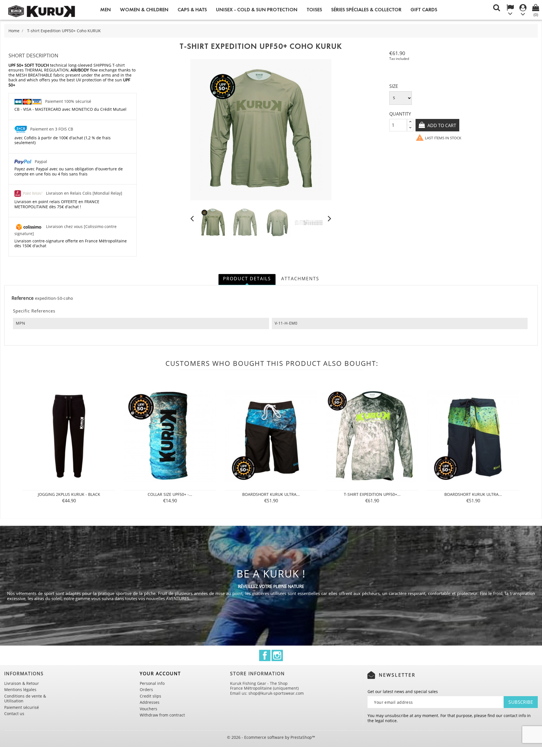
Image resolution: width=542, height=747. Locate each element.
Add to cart (441, 125)
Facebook (264, 655)
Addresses (149, 702)
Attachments (300, 278)
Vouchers (148, 708)
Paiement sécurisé (21, 707)
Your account (160, 673)
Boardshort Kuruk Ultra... (271, 494)
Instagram (277, 655)
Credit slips (150, 696)
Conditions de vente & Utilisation (25, 698)
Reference (23, 298)
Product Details (247, 278)
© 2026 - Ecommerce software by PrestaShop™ (271, 737)
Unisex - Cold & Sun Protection (257, 9)
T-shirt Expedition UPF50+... (372, 494)
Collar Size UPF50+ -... (170, 494)
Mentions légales (20, 689)
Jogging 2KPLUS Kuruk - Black (69, 494)
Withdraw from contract (162, 715)
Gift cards (423, 9)
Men (105, 9)
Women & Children (144, 9)
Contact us (14, 713)
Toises (314, 9)
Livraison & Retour (21, 683)
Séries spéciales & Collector (366, 9)
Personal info (152, 683)
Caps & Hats (192, 9)
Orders (146, 689)
